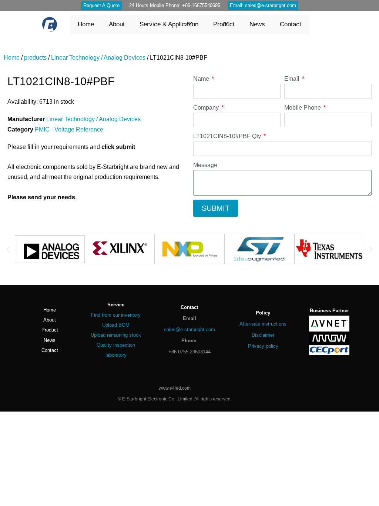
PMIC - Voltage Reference (69, 129)
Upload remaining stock (116, 335)
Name (202, 79)
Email (292, 79)
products (35, 57)
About (49, 320)
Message (205, 165)
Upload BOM (116, 325)
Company (206, 107)
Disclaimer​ (263, 335)
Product (49, 330)
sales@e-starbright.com (189, 329)
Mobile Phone (303, 107)
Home (12, 57)
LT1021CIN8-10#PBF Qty (227, 136)
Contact (49, 350)
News (50, 340)
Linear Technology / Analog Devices (98, 57)
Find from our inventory (116, 315)
